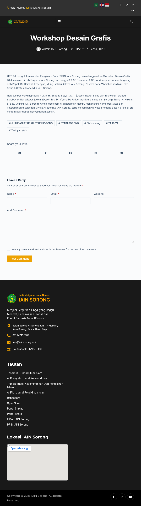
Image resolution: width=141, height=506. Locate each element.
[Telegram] (45, 153)
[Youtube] (131, 10)
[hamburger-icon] (59, 21)
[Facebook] (119, 5)
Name (11, 193)
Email (55, 193)
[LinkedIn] (121, 153)
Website (99, 193)
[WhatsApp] (19, 153)
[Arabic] (96, 4)
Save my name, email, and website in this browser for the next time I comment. (54, 249)
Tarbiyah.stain (18, 130)
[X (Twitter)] (96, 153)
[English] (102, 4)
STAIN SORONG (68, 123)
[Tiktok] (125, 5)
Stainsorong (92, 123)
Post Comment (19, 258)
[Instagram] (131, 5)
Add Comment (16, 210)
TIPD (102, 49)
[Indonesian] (107, 4)
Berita (93, 49)
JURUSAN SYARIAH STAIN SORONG (31, 123)
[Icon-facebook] (113, 496)
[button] (131, 21)
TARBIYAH (113, 123)
